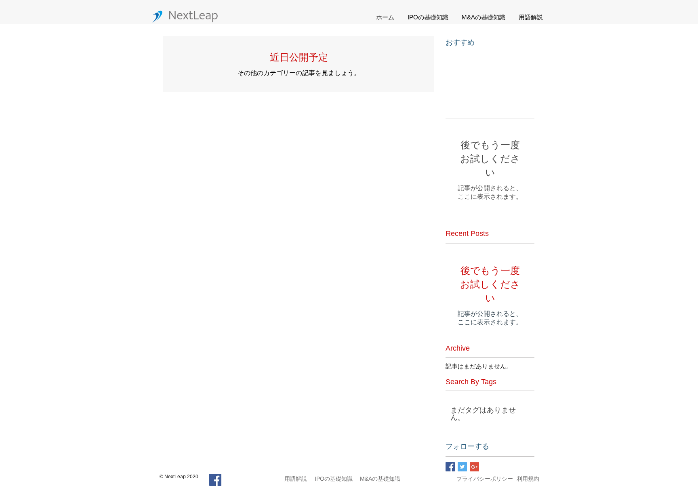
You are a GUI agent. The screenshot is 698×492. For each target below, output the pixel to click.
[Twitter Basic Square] (462, 466)
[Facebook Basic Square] (450, 466)
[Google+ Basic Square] (474, 466)
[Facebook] (215, 480)
